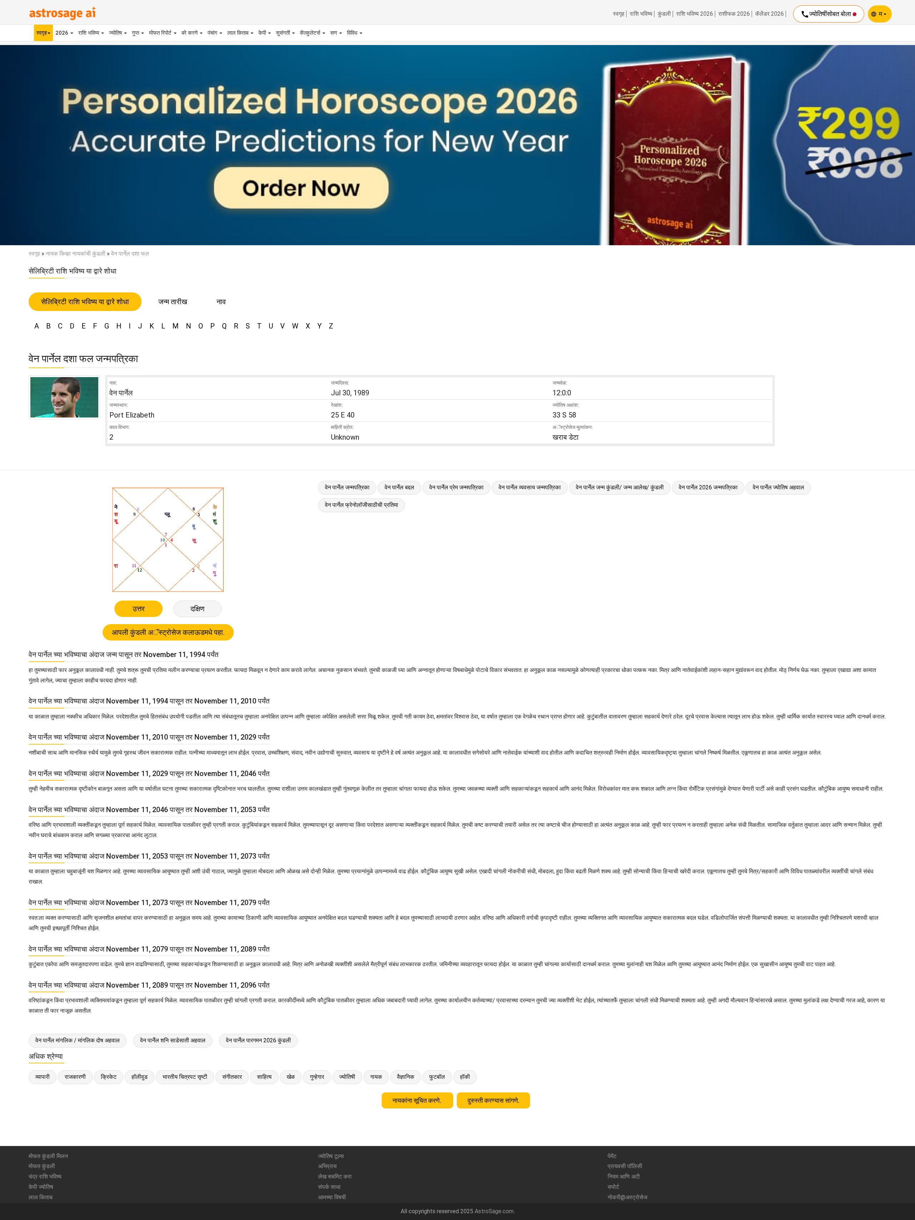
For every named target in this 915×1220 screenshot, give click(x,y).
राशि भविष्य (641, 14)
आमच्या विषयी (332, 1197)
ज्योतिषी (347, 1076)
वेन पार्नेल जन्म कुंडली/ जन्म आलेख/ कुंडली (620, 487)
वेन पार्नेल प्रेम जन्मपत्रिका (456, 487)
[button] (68, 145)
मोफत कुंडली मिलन (48, 1156)
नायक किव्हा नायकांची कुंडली (75, 253)
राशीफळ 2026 (734, 14)
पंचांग (213, 33)
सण (334, 33)
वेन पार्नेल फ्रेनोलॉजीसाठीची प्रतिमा (361, 505)
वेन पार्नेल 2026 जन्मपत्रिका (708, 487)
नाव (221, 301)
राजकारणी (75, 1076)
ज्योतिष (116, 33)
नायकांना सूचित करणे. (417, 1100)
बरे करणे (190, 33)
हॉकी (465, 1076)
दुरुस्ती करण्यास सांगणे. (493, 1100)
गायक (376, 1076)
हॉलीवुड (140, 1076)
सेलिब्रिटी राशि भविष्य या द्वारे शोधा (85, 301)
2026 (62, 33)
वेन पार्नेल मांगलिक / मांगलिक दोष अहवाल (77, 1040)
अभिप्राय (327, 1166)
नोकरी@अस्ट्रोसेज (627, 1197)
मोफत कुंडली (42, 1166)
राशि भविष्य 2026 (694, 14)
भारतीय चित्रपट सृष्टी (185, 1076)
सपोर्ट (613, 1187)
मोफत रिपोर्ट (161, 33)
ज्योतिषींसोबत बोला (826, 14)
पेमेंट (612, 1156)
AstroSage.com (494, 1211)
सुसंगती (283, 33)
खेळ (291, 1076)
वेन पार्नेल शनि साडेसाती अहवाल (173, 1040)
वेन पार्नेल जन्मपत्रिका (347, 487)
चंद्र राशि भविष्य (45, 1176)
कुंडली (664, 14)
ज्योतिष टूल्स (331, 1156)
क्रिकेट (109, 1076)
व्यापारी (42, 1076)
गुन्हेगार (317, 1076)
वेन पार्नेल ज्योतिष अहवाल (778, 487)
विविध (353, 33)
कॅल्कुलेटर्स (311, 33)
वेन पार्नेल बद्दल (399, 487)
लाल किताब (238, 33)
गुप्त (136, 33)
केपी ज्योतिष (41, 1187)
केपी (262, 33)
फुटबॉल (437, 1076)
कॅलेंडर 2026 (769, 14)
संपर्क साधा (329, 1187)
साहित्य (264, 1076)
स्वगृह (618, 14)
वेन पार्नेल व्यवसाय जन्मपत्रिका (530, 487)
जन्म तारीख (172, 301)
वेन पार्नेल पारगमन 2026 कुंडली (258, 1040)
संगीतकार (232, 1076)
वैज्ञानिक (405, 1076)
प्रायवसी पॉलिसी (625, 1166)
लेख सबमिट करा (335, 1176)
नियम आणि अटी (624, 1176)
